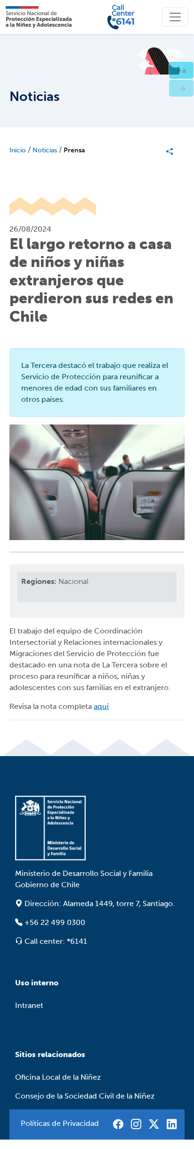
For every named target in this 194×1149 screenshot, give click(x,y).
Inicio (17, 150)
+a (185, 70)
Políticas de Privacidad (60, 1123)
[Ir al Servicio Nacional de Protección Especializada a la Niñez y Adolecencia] (97, 828)
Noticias (44, 150)
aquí (101, 706)
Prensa (74, 150)
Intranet (29, 1005)
